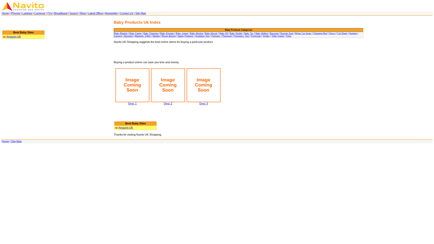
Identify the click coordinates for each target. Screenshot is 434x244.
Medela (156, 36)
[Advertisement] (23, 24)
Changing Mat (320, 33)
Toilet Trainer (277, 36)
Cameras (39, 13)
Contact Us (126, 13)
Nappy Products (185, 36)
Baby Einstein (167, 33)
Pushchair (256, 36)
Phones (15, 13)
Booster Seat (286, 33)
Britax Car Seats (303, 33)
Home (5, 13)
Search (74, 13)
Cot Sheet (342, 33)
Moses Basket (169, 36)
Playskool (227, 36)
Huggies (353, 33)
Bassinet (274, 33)
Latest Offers (95, 13)
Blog (83, 13)
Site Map (140, 13)
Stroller (266, 36)
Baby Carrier (135, 33)
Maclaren (128, 36)
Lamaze (118, 36)
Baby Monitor (196, 33)
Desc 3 (203, 103)
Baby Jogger (182, 33)
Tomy (288, 36)
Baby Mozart (211, 33)
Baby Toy (249, 33)
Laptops (27, 13)
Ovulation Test (202, 36)
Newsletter (111, 13)
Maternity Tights (143, 36)
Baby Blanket (120, 33)
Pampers (215, 36)
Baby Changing (150, 33)
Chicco (332, 33)
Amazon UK (13, 36)
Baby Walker (261, 33)
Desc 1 (132, 103)
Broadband (60, 13)
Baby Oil (223, 33)
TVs (49, 13)
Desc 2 (168, 103)
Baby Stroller (236, 33)
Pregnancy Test (241, 36)
